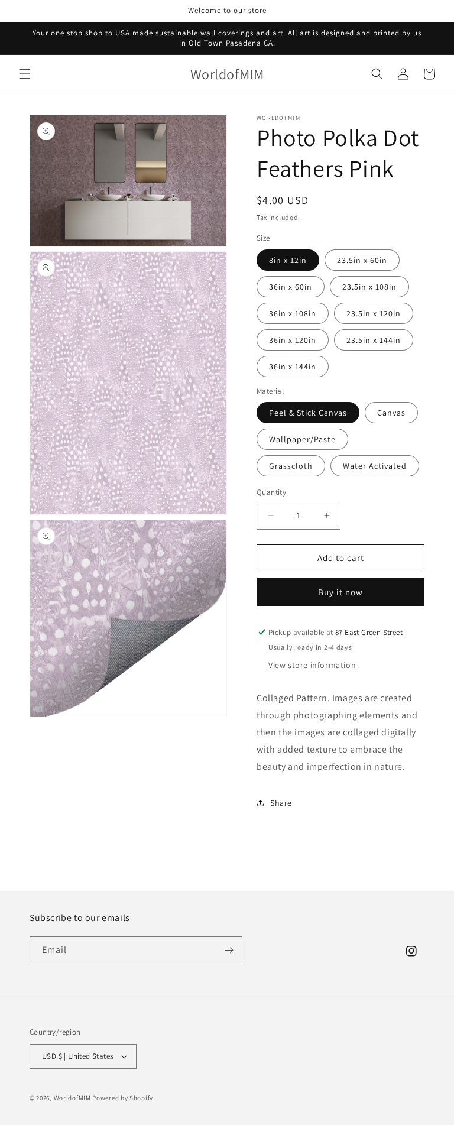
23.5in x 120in (373, 313)
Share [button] (281, 802)
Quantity (271, 492)
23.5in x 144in (373, 340)
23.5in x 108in (369, 286)
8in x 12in (288, 260)
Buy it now (340, 592)
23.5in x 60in (362, 260)
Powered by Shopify (122, 1098)
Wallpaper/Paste (302, 439)
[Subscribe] (229, 950)
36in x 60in (290, 286)
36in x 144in (292, 366)
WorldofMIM (72, 1098)
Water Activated (375, 466)
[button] (25, 74)
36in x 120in (292, 340)
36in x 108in (292, 313)
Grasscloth (291, 466)
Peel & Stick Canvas (308, 412)
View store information (312, 665)
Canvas (391, 412)
